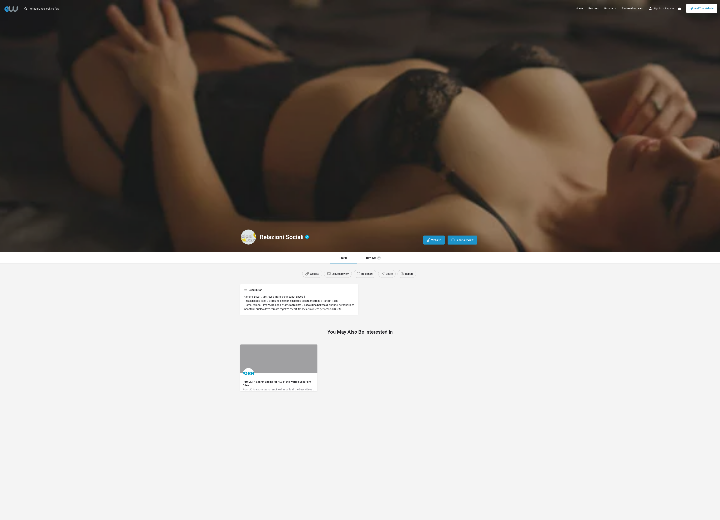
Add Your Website (703, 8)
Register (670, 8)
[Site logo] (12, 8)
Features (593, 8)
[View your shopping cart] (679, 8)
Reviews (373, 257)
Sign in (657, 8)
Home (579, 8)
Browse (608, 8)
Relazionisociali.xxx (255, 300)
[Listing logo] (248, 237)
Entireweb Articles (632, 8)
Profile (343, 257)
